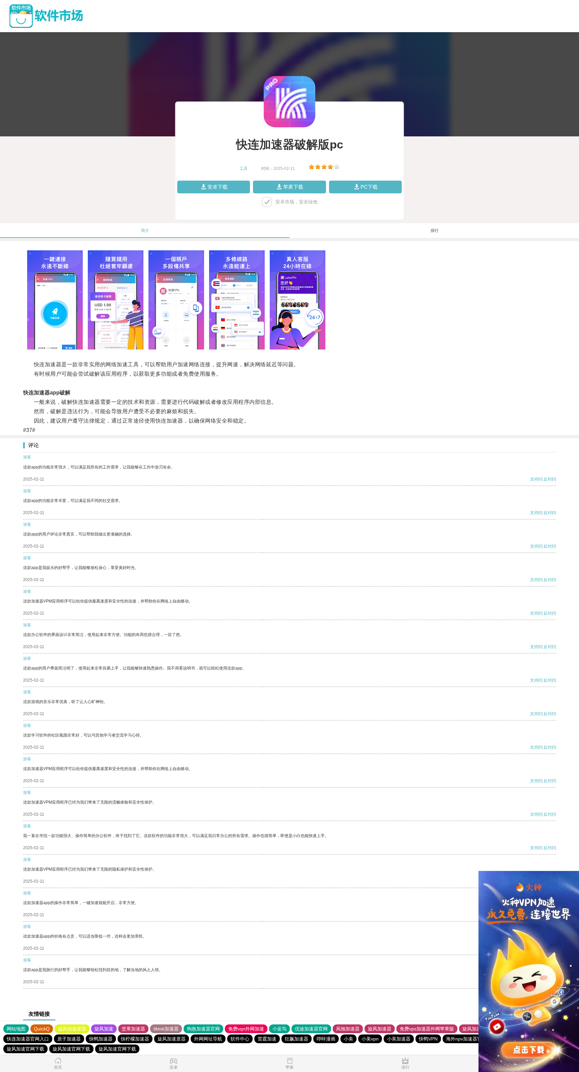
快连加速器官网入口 (28, 1039)
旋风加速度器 (72, 1028)
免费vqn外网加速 (246, 1028)
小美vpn (370, 1039)
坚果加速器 (133, 1028)
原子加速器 (69, 1039)
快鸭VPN (428, 1039)
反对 (547, 479)
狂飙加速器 (296, 1039)
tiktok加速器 (166, 1028)
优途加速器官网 (311, 1028)
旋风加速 (103, 1028)
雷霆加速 (267, 1039)
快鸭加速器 (101, 1039)
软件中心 (240, 1039)
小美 (348, 1039)
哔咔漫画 (326, 1039)
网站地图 (16, 1028)
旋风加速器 (379, 1028)
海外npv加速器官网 (466, 1039)
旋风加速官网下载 (25, 1049)
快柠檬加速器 (135, 1039)
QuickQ (42, 1028)
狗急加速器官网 (203, 1028)
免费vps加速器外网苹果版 (427, 1028)
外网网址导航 (208, 1039)
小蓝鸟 (279, 1028)
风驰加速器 (348, 1028)
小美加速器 (398, 1039)
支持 (534, 479)
